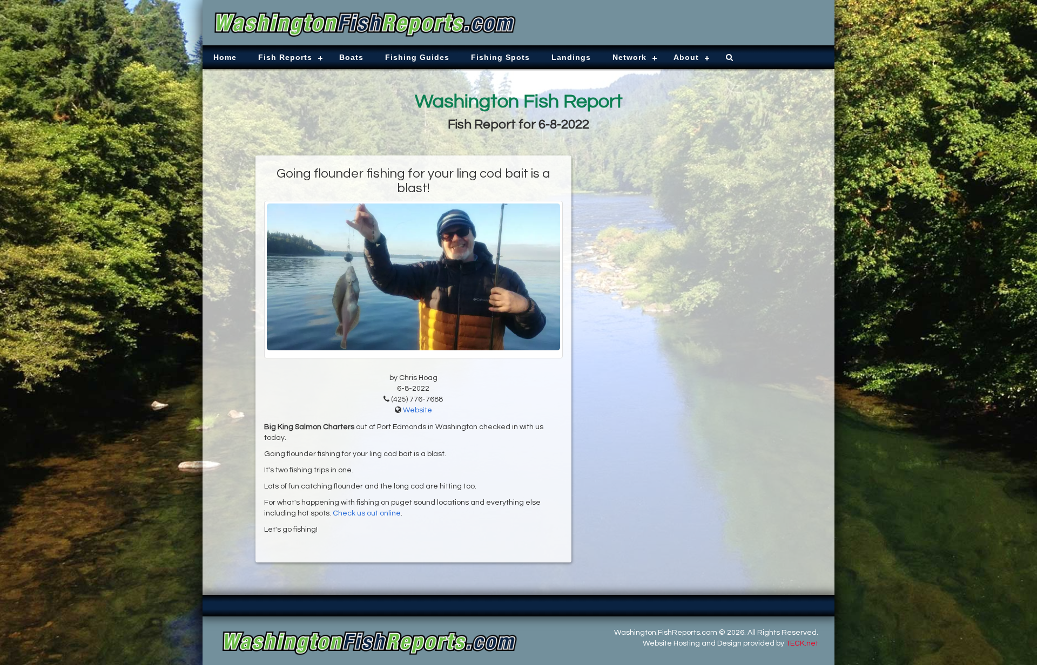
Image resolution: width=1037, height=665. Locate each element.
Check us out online (367, 513)
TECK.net (802, 643)
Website (417, 410)
